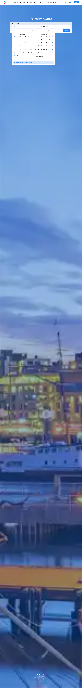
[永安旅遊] (7, 2)
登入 (76, 2)
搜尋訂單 (71, 2)
